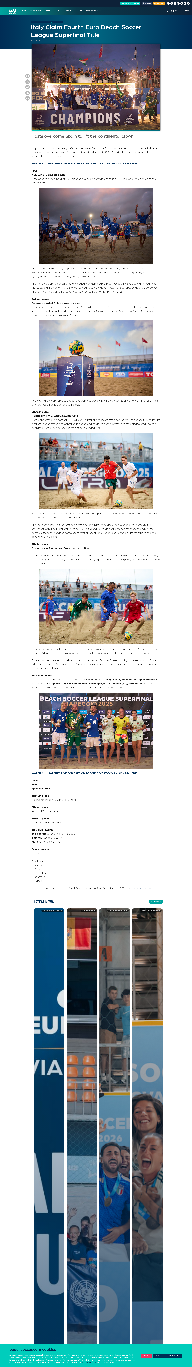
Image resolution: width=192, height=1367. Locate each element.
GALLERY (160, 3)
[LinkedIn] (27, 93)
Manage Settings (173, 1356)
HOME (24, 11)
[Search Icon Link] (167, 11)
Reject (158, 1356)
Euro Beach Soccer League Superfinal (47, 22)
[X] (27, 82)
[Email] (27, 99)
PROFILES (59, 11)
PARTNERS (70, 11)
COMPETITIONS (36, 11)
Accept (146, 1356)
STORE (147, 3)
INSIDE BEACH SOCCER (94, 11)
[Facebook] (27, 76)
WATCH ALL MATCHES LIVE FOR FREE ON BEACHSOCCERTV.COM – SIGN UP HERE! (84, 163)
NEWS (80, 11)
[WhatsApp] (27, 88)
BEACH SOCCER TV (131, 3)
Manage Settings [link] (89, 1362)
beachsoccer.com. (143, 888)
